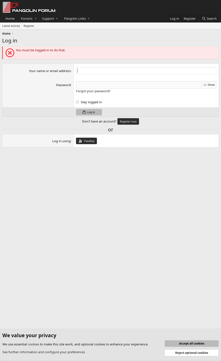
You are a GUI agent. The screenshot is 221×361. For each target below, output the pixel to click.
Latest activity (11, 26)
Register (29, 26)
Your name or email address (50, 71)
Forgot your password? (93, 91)
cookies (33, 344)
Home (9, 18)
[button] (36, 19)
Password (63, 85)
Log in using (61, 141)
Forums (26, 18)
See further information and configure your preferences (43, 352)
